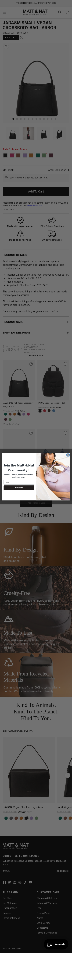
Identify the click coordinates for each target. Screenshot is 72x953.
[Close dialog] (68, 454)
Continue (19, 488)
